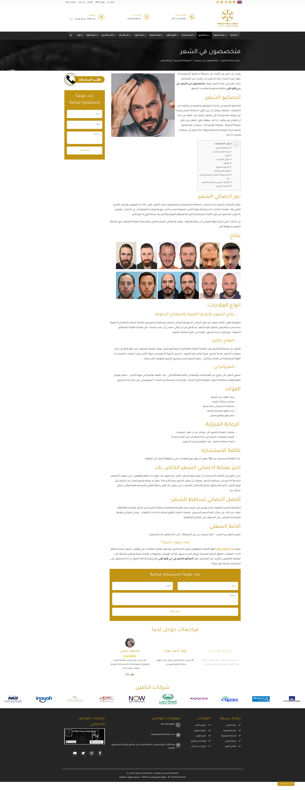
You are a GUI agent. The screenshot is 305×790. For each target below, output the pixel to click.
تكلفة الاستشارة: (222, 171)
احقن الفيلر (201, 736)
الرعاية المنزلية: (222, 167)
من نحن (81, 2)
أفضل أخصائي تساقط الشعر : (215, 182)
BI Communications (177, 777)
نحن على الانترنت (285, 784)
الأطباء (90, 2)
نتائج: (227, 156)
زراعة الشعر (230, 741)
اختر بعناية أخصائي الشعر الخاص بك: (214, 177)
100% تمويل (100, 2)
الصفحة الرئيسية (182, 61)
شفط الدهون (200, 731)
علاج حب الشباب (198, 746)
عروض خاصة (71, 2)
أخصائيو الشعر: (222, 148)
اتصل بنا (111, 2)
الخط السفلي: (222, 186)
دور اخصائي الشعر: (221, 152)
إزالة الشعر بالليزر (198, 741)
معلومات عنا (155, 773)
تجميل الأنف (200, 725)
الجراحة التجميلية (228, 736)
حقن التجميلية (229, 731)
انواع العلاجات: (222, 160)
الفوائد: (226, 163)
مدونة (138, 773)
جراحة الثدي (231, 725)
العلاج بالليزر (230, 746)
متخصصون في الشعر (206, 61)
